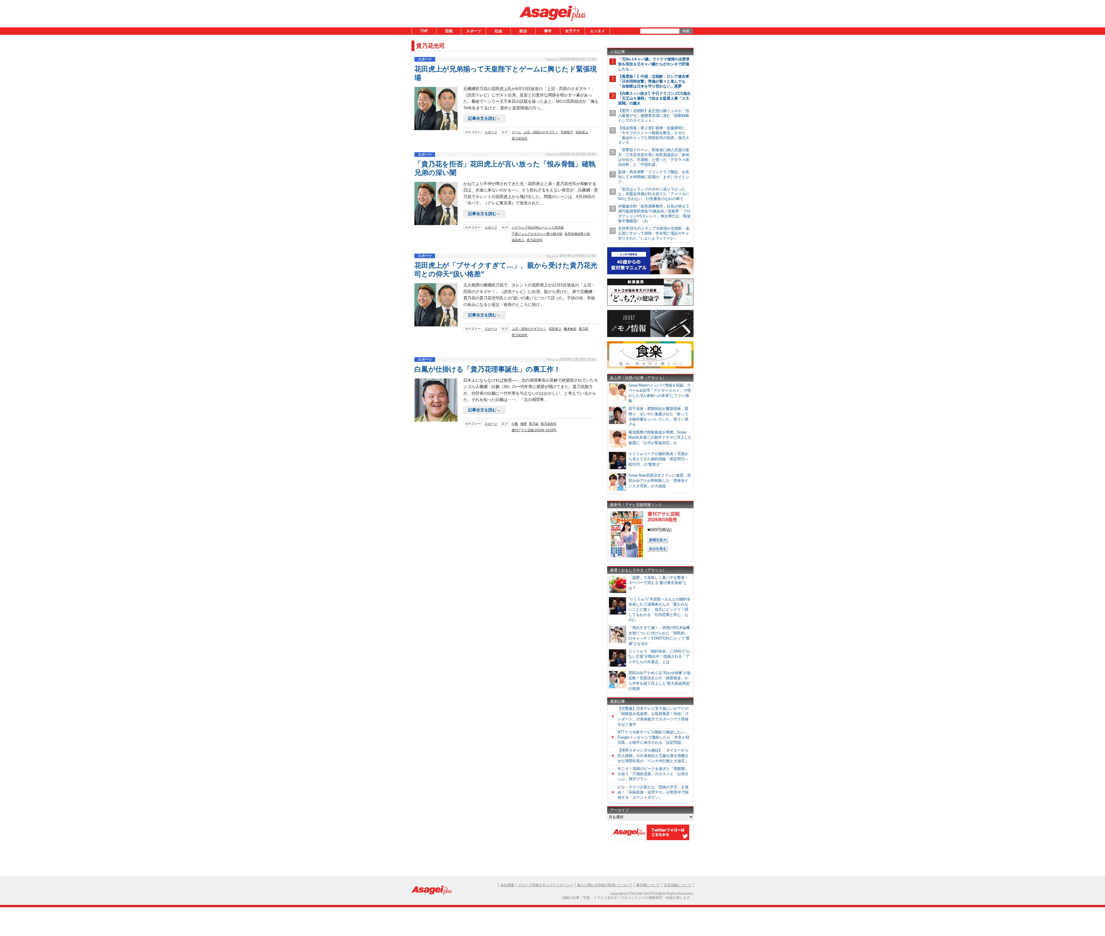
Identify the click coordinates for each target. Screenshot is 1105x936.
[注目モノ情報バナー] (650, 336)
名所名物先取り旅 (577, 233)
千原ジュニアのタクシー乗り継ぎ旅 (537, 233)
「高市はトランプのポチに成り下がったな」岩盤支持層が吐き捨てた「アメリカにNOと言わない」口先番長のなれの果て (653, 194)
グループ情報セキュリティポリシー (545, 885)
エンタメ (597, 31)
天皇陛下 (567, 132)
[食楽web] (650, 367)
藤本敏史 (570, 328)
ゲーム (516, 132)
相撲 (523, 423)
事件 (548, 31)
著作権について (648, 885)
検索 (686, 31)
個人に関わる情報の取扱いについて (604, 885)
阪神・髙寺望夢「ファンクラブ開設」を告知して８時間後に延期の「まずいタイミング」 (653, 177)
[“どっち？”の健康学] (650, 304)
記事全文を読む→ (484, 118)
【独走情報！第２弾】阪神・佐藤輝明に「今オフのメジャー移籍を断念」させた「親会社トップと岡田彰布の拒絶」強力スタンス (653, 135)
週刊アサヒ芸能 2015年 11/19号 (534, 430)
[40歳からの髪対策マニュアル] (650, 273)
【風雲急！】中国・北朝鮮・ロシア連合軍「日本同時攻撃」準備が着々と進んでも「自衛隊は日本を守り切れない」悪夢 (653, 81)
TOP (424, 31)
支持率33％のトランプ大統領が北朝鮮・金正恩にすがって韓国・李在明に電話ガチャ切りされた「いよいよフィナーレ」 (653, 233)
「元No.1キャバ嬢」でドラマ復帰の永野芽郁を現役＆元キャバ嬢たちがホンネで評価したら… (654, 64)
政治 (523, 31)
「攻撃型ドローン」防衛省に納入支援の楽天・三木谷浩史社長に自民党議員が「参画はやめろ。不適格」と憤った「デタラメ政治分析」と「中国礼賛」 (653, 157)
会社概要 (507, 885)
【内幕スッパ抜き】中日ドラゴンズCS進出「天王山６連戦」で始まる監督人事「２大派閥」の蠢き (654, 98)
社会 (498, 31)
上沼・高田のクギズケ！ (540, 132)
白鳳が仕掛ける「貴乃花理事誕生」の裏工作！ (487, 369)
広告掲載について (677, 885)
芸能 (449, 31)
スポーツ (473, 31)
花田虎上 (582, 132)
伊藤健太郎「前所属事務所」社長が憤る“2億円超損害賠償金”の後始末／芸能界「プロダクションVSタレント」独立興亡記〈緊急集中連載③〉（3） (654, 213)
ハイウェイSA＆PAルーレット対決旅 (538, 227)
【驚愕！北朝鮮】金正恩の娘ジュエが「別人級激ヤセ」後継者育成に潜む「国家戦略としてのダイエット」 (653, 116)
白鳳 (515, 423)
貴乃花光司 (519, 138)
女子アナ (572, 31)
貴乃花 (583, 328)
